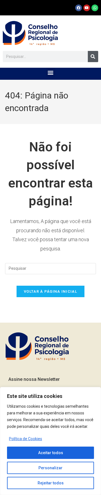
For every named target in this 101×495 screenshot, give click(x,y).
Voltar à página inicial (50, 291)
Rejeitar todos (51, 483)
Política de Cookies (25, 439)
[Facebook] (78, 7)
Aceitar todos (50, 453)
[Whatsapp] (94, 7)
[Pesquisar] (93, 56)
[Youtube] (86, 7)
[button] (50, 72)
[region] (50, 441)
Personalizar (50, 468)
